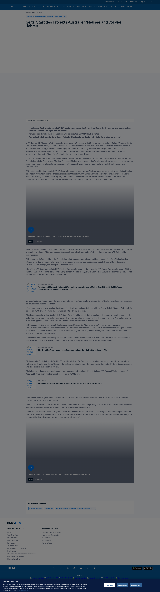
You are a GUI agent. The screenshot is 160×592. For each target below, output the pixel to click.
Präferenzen (109, 585)
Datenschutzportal (22, 590)
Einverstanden (135, 585)
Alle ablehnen (122, 585)
